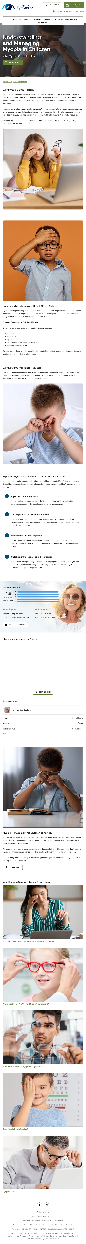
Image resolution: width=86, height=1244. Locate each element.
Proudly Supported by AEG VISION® (61, 1229)
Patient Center (71, 19)
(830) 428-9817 (57, 1220)
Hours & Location (15, 19)
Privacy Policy (34, 1236)
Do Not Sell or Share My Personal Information (43, 1239)
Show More (76, 718)
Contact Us (42, 22)
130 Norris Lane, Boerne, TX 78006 (69, 11)
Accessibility (32, 1233)
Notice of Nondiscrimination (48, 1233)
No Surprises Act (67, 1233)
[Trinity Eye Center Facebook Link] (39, 1204)
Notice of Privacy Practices (17, 1236)
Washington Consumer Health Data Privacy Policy (58, 1236)
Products (48, 19)
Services (58, 19)
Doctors (27, 19)
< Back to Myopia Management (15, 82)
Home (13, 1233)
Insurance (38, 19)
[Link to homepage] (22, 7)
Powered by (29, 1229)
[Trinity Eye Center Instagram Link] (46, 1204)
